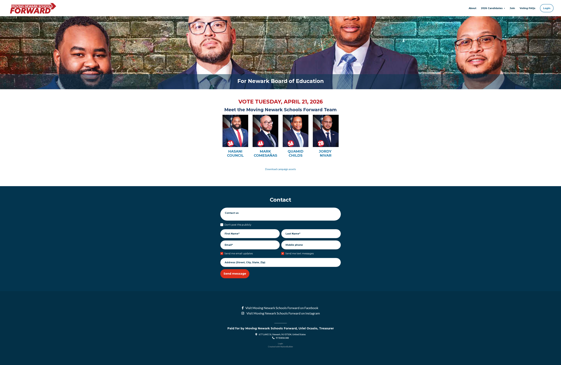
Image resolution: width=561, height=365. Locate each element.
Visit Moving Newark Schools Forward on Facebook (282, 308)
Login (546, 8)
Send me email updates (238, 253)
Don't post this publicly (237, 224)
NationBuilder (286, 346)
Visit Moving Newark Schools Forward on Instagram (283, 313)
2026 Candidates (492, 8)
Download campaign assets (280, 169)
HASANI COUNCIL (235, 153)
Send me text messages (299, 253)
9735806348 (282, 337)
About (472, 8)
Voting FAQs (527, 8)
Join (512, 8)
